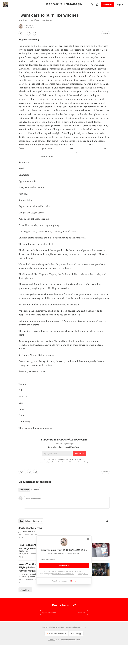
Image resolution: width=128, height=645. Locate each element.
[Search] (91, 4)
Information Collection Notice (63, 574)
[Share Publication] (97, 4)
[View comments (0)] (29, 33)
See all (23, 590)
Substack (51, 640)
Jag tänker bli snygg (30, 528)
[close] (88, 539)
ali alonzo (28, 25)
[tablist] (29, 489)
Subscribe (107, 4)
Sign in (120, 4)
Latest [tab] (27, 521)
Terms (68, 627)
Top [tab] (21, 521)
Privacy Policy (83, 574)
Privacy (61, 627)
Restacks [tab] (35, 490)
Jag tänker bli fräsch (27, 531)
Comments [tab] (24, 490)
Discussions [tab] (37, 521)
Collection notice (79, 627)
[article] (64, 532)
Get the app (76, 633)
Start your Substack (57, 633)
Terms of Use (76, 571)
